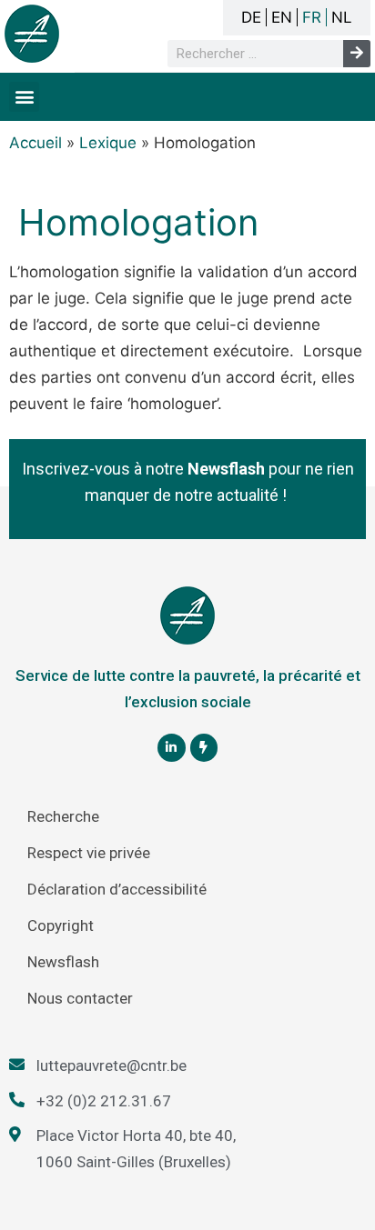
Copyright (60, 925)
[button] (24, 97)
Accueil (35, 143)
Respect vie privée (88, 853)
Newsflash (63, 962)
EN (281, 17)
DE (251, 17)
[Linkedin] (171, 748)
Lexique (108, 143)
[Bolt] (204, 748)
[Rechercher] (356, 53)
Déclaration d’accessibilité (117, 889)
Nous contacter (80, 998)
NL (341, 17)
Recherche (63, 816)
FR (311, 17)
